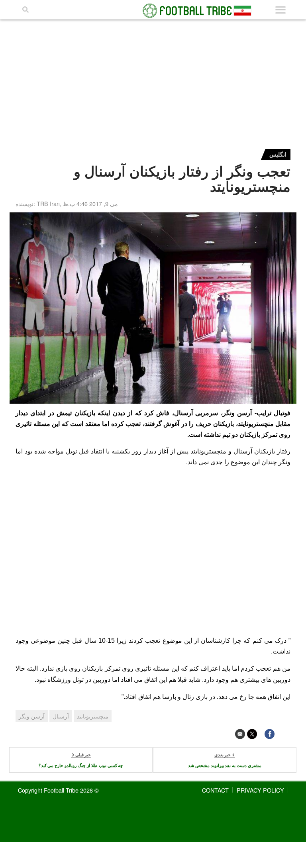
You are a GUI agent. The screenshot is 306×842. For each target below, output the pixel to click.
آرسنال (61, 716)
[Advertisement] (153, 79)
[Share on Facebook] (270, 733)
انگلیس (277, 154)
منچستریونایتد (92, 716)
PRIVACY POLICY (260, 790)
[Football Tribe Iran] (153, 11)
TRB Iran (48, 203)
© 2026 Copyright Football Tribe (58, 790)
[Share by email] (240, 733)
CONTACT (215, 790)
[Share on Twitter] (252, 733)
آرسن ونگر (32, 716)
